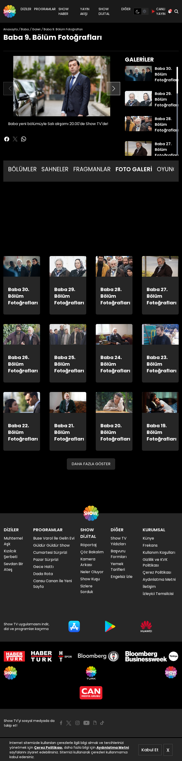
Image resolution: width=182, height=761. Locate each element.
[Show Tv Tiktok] (102, 723)
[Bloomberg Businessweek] (151, 656)
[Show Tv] (9, 11)
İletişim (149, 586)
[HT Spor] (65, 656)
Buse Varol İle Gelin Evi (53, 538)
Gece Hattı (43, 566)
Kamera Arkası (87, 561)
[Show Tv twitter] (15, 139)
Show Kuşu (90, 579)
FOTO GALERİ (133, 169)
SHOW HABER (64, 11)
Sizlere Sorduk (86, 588)
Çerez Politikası (48, 747)
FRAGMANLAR (92, 169)
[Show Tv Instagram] (77, 723)
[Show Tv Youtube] (86, 723)
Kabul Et (150, 750)
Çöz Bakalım (92, 552)
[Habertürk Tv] (41, 656)
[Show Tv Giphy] (94, 723)
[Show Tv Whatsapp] (23, 139)
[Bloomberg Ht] (98, 656)
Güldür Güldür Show (51, 545)
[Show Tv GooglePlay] (110, 626)
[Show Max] (171, 673)
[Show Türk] (91, 673)
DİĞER (126, 9)
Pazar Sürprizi (45, 559)
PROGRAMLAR (45, 9)
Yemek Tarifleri (118, 566)
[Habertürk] (14, 656)
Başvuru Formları (119, 553)
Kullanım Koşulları (159, 552)
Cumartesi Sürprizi (50, 552)
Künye (148, 538)
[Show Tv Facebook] (61, 723)
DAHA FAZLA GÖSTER (91, 464)
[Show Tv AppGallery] (146, 626)
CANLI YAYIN (160, 11)
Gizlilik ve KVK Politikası (155, 562)
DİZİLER (26, 9)
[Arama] (176, 11)
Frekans (150, 545)
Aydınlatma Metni (112, 747)
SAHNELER (54, 169)
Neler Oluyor (92, 572)
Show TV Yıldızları (119, 541)
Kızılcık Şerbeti (10, 553)
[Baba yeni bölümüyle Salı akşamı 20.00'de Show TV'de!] (61, 86)
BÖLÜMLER (22, 169)
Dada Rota (43, 573)
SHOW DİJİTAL (104, 11)
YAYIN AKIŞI (84, 11)
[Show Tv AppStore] (74, 626)
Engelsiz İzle (121, 576)
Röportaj (88, 545)
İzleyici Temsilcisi (158, 593)
